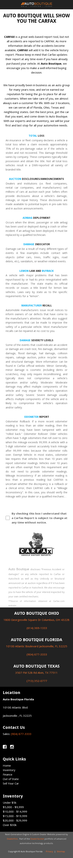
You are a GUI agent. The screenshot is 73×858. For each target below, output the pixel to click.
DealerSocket (37, 838)
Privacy (49, 851)
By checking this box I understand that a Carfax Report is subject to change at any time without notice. (39, 518)
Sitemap (61, 851)
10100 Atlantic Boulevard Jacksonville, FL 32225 (36, 646)
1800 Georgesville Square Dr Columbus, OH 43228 (36, 620)
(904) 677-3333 (37, 654)
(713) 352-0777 (37, 681)
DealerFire (12, 838)
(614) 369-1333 (37, 628)
